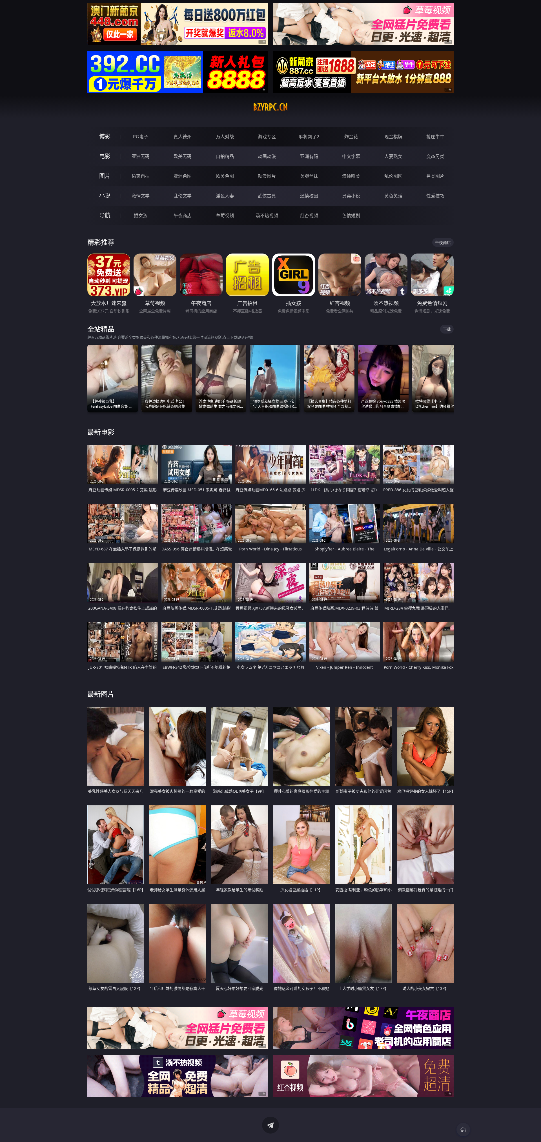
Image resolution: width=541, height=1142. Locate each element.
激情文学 (141, 196)
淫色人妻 (225, 196)
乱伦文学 (183, 196)
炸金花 (351, 137)
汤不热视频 (267, 215)
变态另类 (435, 156)
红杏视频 (309, 215)
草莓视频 (225, 215)
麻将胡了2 (309, 137)
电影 (104, 156)
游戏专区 (267, 137)
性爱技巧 (435, 196)
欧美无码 (183, 156)
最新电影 (100, 432)
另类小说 (351, 196)
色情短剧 (351, 215)
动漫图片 (267, 176)
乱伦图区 (393, 176)
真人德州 (183, 137)
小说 (104, 195)
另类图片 (435, 176)
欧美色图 (225, 176)
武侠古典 (267, 196)
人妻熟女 (393, 156)
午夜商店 (183, 215)
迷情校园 (309, 196)
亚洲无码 (141, 156)
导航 (104, 215)
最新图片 (100, 694)
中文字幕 (351, 156)
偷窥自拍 (141, 176)
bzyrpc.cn (270, 107)
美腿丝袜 (309, 176)
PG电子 (140, 137)
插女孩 (140, 215)
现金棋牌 (393, 137)
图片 (104, 176)
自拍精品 (225, 156)
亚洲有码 (309, 156)
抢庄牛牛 (435, 137)
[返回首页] (463, 1129)
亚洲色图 (183, 176)
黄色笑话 (393, 196)
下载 (447, 329)
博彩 (104, 136)
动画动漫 (267, 156)
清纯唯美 (351, 176)
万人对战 (225, 137)
